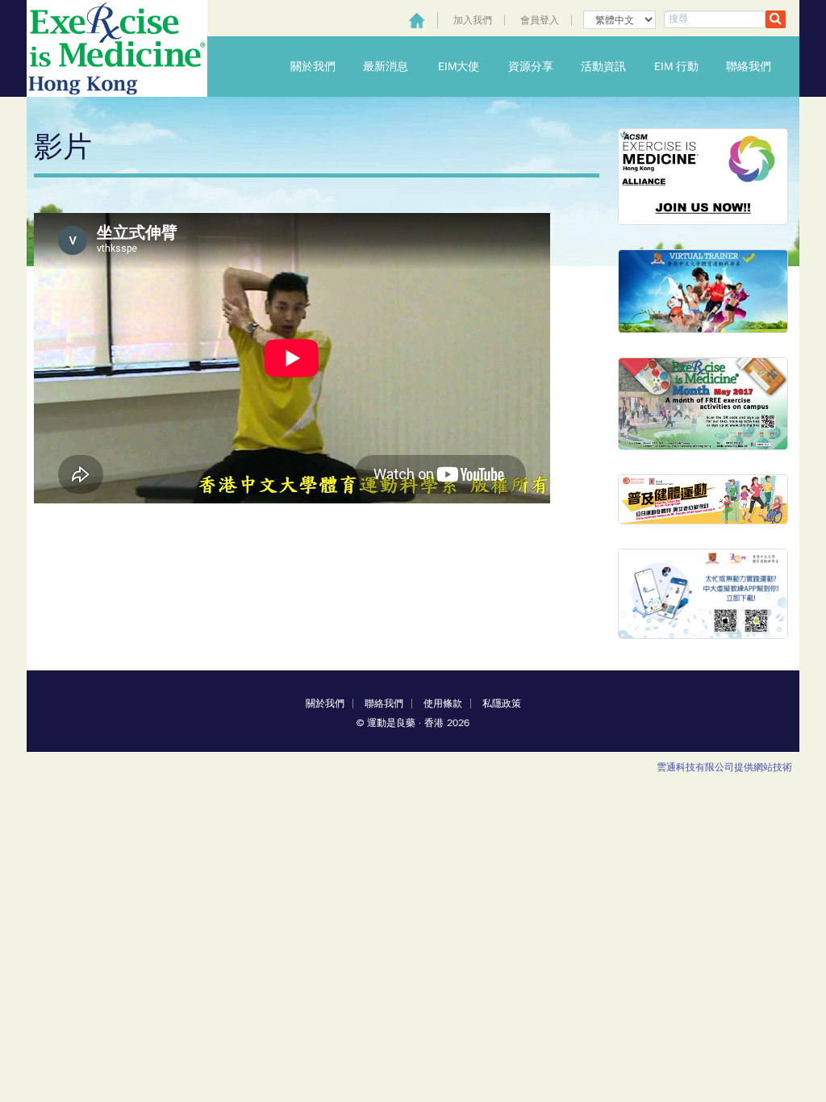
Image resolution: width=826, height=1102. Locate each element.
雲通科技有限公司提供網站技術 (724, 767)
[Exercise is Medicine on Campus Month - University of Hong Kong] (703, 403)
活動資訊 (610, 66)
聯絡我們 (755, 66)
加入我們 (472, 20)
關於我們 (319, 66)
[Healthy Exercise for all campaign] (703, 499)
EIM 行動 (682, 66)
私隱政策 (501, 703)
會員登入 (539, 20)
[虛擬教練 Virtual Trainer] (703, 291)
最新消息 (392, 66)
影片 (63, 146)
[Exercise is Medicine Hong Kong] (117, 48)
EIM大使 (466, 66)
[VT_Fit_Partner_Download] (703, 593)
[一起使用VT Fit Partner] (703, 175)
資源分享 (537, 66)
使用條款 (442, 703)
